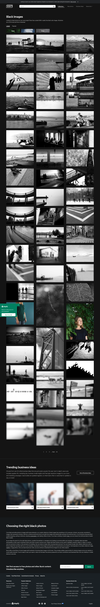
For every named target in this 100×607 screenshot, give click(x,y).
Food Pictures (54, 585)
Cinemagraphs (54, 590)
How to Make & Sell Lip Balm (72, 591)
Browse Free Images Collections (10, 586)
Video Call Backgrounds (41, 597)
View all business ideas (85, 473)
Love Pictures (54, 592)
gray (13, 547)
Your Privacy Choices (56, 603)
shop (68, 536)
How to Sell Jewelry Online (72, 593)
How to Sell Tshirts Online (72, 595)
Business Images (25, 583)
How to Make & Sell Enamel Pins (87, 588)
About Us (42, 576)
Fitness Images (54, 594)
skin (92, 546)
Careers (8, 576)
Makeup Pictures (54, 583)
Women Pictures (24, 592)
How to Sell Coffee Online (87, 591)
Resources (88, 6)
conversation (33, 536)
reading (8, 547)
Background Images (40, 590)
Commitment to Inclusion (27, 576)
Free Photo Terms (15, 576)
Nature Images (39, 585)
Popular (14, 26)
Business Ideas (69, 583)
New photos (70, 6)
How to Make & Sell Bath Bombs (86, 584)
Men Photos (38, 592)
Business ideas (79, 6)
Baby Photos (24, 597)
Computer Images (55, 588)
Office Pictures (24, 588)
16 (56, 452)
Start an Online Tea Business (72, 587)
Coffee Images (24, 585)
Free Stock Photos (10, 583)
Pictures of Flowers (25, 594)
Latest (8, 26)
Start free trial (8, 315)
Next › (53, 452)
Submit (89, 567)
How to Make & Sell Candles (87, 593)
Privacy (37, 576)
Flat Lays (23, 590)
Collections (60, 6)
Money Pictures (39, 588)
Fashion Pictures (39, 583)
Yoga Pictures (39, 594)
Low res (29, 50)
